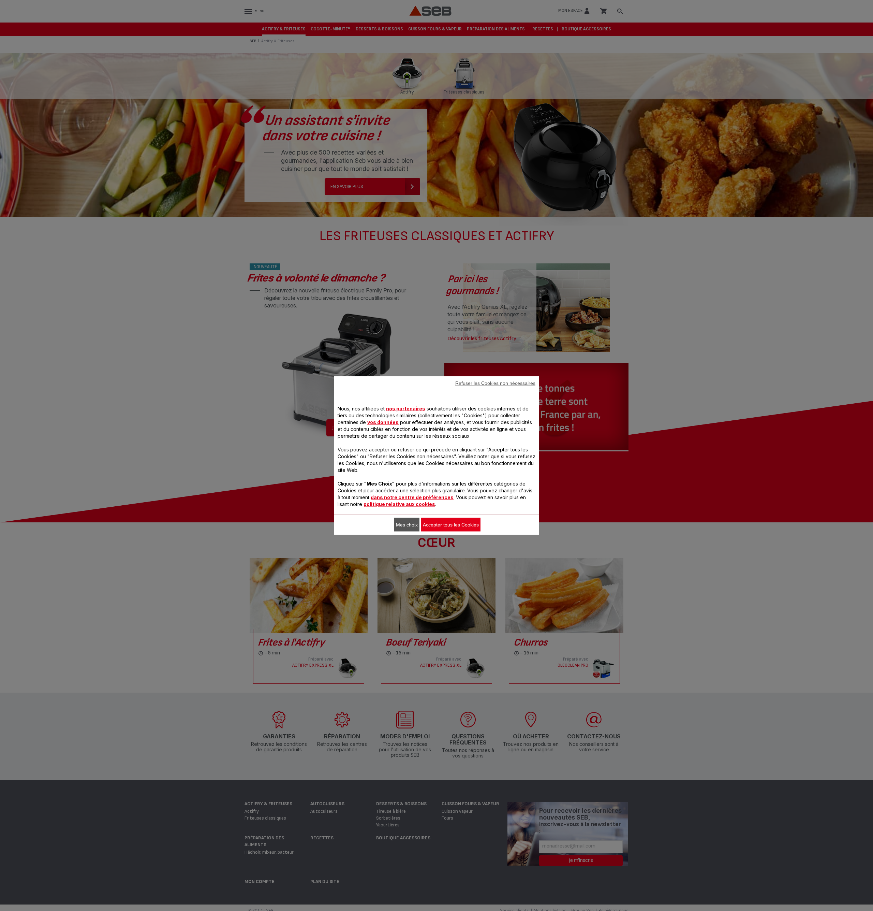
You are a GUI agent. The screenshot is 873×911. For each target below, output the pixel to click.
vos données (383, 422)
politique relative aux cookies (399, 504)
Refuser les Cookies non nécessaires (495, 383)
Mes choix (407, 524)
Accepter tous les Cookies (451, 524)
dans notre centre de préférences (412, 497)
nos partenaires (405, 408)
